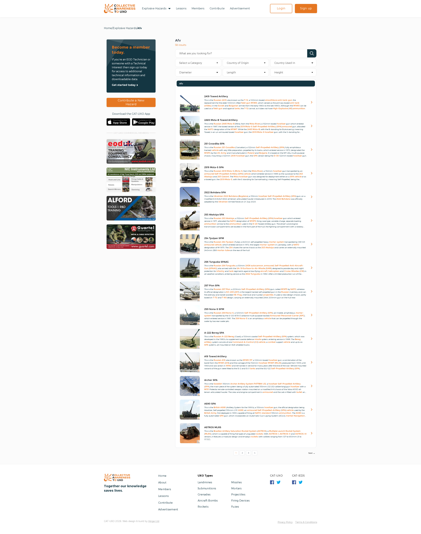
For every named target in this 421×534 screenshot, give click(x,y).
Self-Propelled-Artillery (264, 126)
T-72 (215, 297)
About (162, 482)
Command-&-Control (243, 342)
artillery (208, 105)
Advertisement (240, 8)
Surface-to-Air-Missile (254, 268)
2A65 (224, 123)
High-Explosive (280, 108)
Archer (233, 383)
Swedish (218, 383)
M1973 (253, 221)
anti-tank (294, 103)
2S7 (223, 289)
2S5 (219, 176)
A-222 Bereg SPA (214, 332)
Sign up (306, 8)
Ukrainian (218, 196)
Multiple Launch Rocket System (284, 431)
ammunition (299, 108)
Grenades (204, 494)
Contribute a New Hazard (131, 102)
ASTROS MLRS (212, 427)
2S (223, 265)
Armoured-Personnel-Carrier (284, 315)
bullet (299, 392)
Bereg (231, 336)
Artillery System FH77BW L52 (252, 383)
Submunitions (207, 488)
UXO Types (205, 475)
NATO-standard (263, 413)
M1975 (284, 289)
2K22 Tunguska (252, 274)
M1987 (234, 129)
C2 (256, 342)
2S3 (301, 174)
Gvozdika (230, 147)
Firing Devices (240, 500)
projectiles (268, 295)
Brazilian (218, 431)
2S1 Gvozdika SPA (214, 143)
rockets (259, 434)
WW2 (228, 365)
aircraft (264, 271)
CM (302, 271)
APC (302, 315)
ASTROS (262, 431)
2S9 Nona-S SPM (214, 309)
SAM (268, 268)
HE (290, 108)
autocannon (257, 265)
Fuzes (235, 506)
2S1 (223, 147)
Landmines (205, 482)
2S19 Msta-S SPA (214, 167)
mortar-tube (223, 250)
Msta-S (248, 126)
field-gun (245, 103)
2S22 (225, 196)
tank (231, 271)
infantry (220, 271)
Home (108, 28)
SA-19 (239, 268)
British (217, 407)
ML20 (278, 363)
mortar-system (276, 242)
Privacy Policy (285, 522)
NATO (210, 129)
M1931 (221, 363)
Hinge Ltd (153, 521)
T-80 (224, 297)
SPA (279, 126)
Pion (228, 289)
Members (198, 8)
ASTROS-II (285, 434)
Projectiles (238, 494)
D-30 (276, 155)
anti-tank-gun (285, 100)
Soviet (221, 105)
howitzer (281, 123)
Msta (236, 176)
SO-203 (230, 292)
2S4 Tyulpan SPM (214, 238)
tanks (237, 108)
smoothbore (271, 100)
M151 (206, 389)
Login (281, 8)
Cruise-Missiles (291, 271)
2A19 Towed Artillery (216, 96)
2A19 (224, 100)
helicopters (273, 271)
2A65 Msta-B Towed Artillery (221, 120)
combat (272, 342)
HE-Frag (238, 295)
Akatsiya (208, 176)
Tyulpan (230, 242)
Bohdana (233, 196)
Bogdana (243, 196)
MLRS (208, 434)
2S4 (223, 242)
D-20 (255, 224)
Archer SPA (210, 380)
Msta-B (231, 123)
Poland (251, 153)
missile (257, 339)
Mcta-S (239, 171)
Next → (311, 453)
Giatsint (225, 176)
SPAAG (213, 268)
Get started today (124, 85)
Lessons (181, 8)
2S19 (242, 126)
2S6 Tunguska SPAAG (216, 261)
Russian (217, 100)
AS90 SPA (210, 403)
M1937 (271, 363)
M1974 (207, 153)
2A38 (247, 265)
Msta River (254, 123)
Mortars (236, 488)
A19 (223, 360)
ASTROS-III (301, 434)
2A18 (233, 155)
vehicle (215, 150)
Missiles (236, 482)
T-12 (246, 100)
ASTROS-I (274, 434)
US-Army (221, 153)
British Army (210, 413)
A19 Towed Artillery (215, 356)
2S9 (223, 313)
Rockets (203, 506)
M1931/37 (247, 360)
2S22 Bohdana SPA (215, 192)
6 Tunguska (229, 265)
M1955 (254, 103)
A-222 (225, 336)
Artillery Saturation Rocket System (239, 431)
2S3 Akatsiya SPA (214, 214)
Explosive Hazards (154, 8)
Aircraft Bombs (208, 500)
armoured (287, 126)
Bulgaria (263, 153)
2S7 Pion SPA (212, 285)
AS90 (223, 407)
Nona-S (230, 313)
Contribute (217, 8)
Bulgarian (233, 105)
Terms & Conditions (306, 522)
